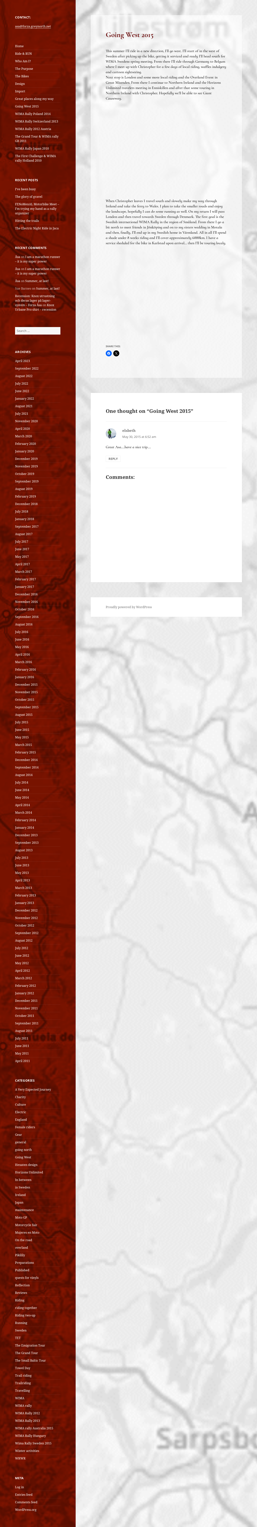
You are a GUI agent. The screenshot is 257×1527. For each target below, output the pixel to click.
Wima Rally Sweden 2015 (33, 1443)
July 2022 (21, 383)
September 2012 (27, 933)
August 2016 (24, 624)
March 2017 (23, 572)
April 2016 (22, 654)
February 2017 (25, 579)
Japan (19, 1202)
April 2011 (22, 1061)
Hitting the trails (27, 221)
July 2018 (21, 511)
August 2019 (24, 489)
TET (18, 1338)
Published (22, 1270)
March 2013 (23, 888)
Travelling (22, 1391)
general (20, 1142)
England (21, 1120)
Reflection (22, 1285)
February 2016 (25, 669)
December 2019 (26, 459)
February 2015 (25, 752)
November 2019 (26, 466)
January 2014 (24, 828)
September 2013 (27, 843)
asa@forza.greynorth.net (33, 26)
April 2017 (22, 564)
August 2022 (24, 376)
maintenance (24, 1210)
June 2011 (22, 1046)
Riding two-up (25, 1315)
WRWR (20, 1458)
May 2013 (22, 873)
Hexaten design (26, 1165)
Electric (20, 1112)
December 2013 (26, 835)
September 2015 (27, 707)
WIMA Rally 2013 (27, 1421)
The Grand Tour (26, 1353)
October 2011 (24, 1016)
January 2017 (24, 587)
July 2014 (21, 782)
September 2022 (27, 368)
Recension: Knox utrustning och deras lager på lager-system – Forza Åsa (35, 300)
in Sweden (22, 1187)
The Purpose (24, 69)
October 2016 (24, 609)
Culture (20, 1104)
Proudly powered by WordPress (129, 607)
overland (21, 1247)
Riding (19, 1300)
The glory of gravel (28, 197)
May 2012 (22, 963)
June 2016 (22, 639)
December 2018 (26, 504)
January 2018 (24, 519)
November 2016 (26, 602)
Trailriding (23, 1383)
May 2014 (22, 797)
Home (19, 46)
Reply (113, 459)
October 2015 (24, 700)
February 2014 (25, 820)
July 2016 (21, 632)
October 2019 (24, 474)
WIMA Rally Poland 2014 (33, 114)
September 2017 (27, 526)
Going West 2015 (27, 106)
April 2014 (22, 805)
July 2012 (21, 948)
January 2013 (24, 903)
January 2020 (24, 451)
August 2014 (24, 775)
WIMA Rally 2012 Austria (33, 129)
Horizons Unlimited (29, 1172)
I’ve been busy (25, 189)
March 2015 (23, 745)
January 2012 (24, 993)
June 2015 (22, 730)
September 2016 (27, 617)
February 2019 (25, 496)
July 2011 (21, 1038)
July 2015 (21, 722)
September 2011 (27, 1023)
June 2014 (22, 790)
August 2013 (24, 850)
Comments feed (26, 1502)
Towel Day (22, 1368)
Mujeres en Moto (27, 1232)
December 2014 (26, 760)
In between (23, 1180)
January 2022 (24, 398)
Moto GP (21, 1217)
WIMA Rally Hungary (30, 1436)
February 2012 (25, 986)
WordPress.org (25, 1510)
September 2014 (27, 767)
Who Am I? (23, 61)
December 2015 (26, 684)
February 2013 (25, 895)
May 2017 (22, 557)
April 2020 (22, 429)
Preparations (24, 1263)
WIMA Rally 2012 (27, 1413)
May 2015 (22, 737)
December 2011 (26, 1001)
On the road (23, 1240)
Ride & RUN (23, 54)
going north (23, 1150)
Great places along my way (34, 99)
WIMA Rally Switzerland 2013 (36, 121)
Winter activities (27, 1451)
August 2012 (24, 940)
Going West (23, 1157)
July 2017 (21, 541)
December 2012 (26, 910)
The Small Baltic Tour (30, 1360)
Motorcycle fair (26, 1225)
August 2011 (24, 1031)
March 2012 (23, 978)
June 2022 (22, 391)
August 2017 (24, 534)
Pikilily (20, 1255)
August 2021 (24, 406)
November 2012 (26, 918)
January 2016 (24, 677)
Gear (18, 1135)
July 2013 (21, 858)
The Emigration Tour (30, 1345)
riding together (26, 1308)
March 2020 (23, 436)
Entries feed (24, 1495)
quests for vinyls (27, 1278)
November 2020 (26, 421)
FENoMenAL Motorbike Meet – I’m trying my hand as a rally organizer (37, 208)
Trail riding (23, 1375)
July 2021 (21, 414)
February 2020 (25, 444)
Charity (20, 1097)
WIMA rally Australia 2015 (34, 1428)
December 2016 (26, 594)
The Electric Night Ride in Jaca (37, 228)
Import (20, 91)
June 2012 (22, 955)
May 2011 (22, 1053)
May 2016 (22, 647)
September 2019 (27, 481)
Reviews (21, 1293)
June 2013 (22, 865)
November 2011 (26, 1008)
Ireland (20, 1195)
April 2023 (22, 361)
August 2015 (24, 715)
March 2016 (23, 662)
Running (21, 1323)
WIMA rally (23, 1406)
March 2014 (23, 812)
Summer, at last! (37, 281)
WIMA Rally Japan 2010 (32, 148)
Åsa (17, 257)
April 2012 (22, 971)
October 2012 (24, 925)
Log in (19, 1487)
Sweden (21, 1330)
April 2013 (22, 880)
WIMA (19, 1398)
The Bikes (22, 76)
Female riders (25, 1127)
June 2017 (22, 549)
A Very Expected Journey (33, 1089)
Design (20, 84)
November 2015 (26, 692)
